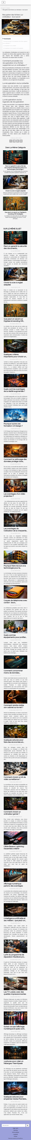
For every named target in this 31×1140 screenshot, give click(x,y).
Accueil (3, 8)
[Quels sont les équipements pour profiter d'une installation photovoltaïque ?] (15, 626)
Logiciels (15, 1134)
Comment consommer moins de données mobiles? (13, 673)
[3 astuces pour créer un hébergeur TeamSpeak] (15, 1052)
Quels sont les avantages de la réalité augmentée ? (14, 390)
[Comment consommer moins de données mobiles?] (15, 662)
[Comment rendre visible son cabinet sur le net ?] (15, 696)
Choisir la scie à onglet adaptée (15, 191)
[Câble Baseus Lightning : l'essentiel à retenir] (15, 837)
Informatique (15, 1132)
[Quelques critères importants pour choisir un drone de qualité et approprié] (15, 346)
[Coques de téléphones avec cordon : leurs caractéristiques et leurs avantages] (15, 591)
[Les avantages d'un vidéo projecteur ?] (15, 485)
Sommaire (7, 38)
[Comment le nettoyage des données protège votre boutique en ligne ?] (15, 450)
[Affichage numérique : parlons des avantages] (15, 875)
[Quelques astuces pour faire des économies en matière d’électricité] (15, 731)
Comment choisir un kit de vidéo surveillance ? (15, 778)
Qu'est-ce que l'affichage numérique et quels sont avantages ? (14, 1028)
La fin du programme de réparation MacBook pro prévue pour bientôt (14, 957)
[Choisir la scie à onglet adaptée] (15, 182)
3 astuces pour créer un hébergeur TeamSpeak (13, 1062)
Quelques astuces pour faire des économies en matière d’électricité (13, 742)
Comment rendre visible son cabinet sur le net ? (14, 706)
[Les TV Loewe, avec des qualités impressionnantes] (15, 983)
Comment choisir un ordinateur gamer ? (12, 813)
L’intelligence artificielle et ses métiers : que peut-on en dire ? (14, 920)
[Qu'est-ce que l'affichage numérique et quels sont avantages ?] (15, 1018)
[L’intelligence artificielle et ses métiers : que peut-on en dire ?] (15, 909)
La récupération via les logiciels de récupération (13, 48)
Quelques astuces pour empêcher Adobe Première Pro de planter (15, 1099)
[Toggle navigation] (3, 2)
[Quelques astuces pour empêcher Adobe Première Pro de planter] (15, 1088)
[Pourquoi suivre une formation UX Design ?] (15, 415)
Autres (8, 8)
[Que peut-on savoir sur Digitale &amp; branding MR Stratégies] (15, 204)
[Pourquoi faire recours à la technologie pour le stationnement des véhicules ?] (15, 557)
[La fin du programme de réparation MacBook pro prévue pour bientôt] (15, 946)
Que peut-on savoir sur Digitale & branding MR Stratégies (15, 213)
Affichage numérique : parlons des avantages (13, 885)
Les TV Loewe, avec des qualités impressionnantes (15, 993)
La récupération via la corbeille (9, 45)
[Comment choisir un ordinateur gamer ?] (15, 803)
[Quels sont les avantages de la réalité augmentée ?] (15, 380)
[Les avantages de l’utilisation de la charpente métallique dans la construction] (15, 520)
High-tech (15, 1128)
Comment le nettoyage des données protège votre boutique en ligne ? (15, 461)
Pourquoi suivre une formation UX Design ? (13, 425)
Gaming (15, 1130)
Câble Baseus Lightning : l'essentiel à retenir (14, 847)
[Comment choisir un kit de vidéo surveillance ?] (15, 768)
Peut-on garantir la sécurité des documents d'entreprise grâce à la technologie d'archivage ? (15, 167)
